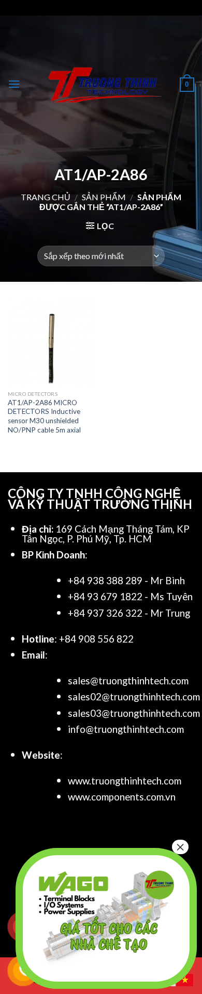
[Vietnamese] (185, 979)
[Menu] (14, 84)
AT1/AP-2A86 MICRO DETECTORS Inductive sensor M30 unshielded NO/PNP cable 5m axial (44, 416)
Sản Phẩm (104, 197)
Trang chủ (45, 197)
